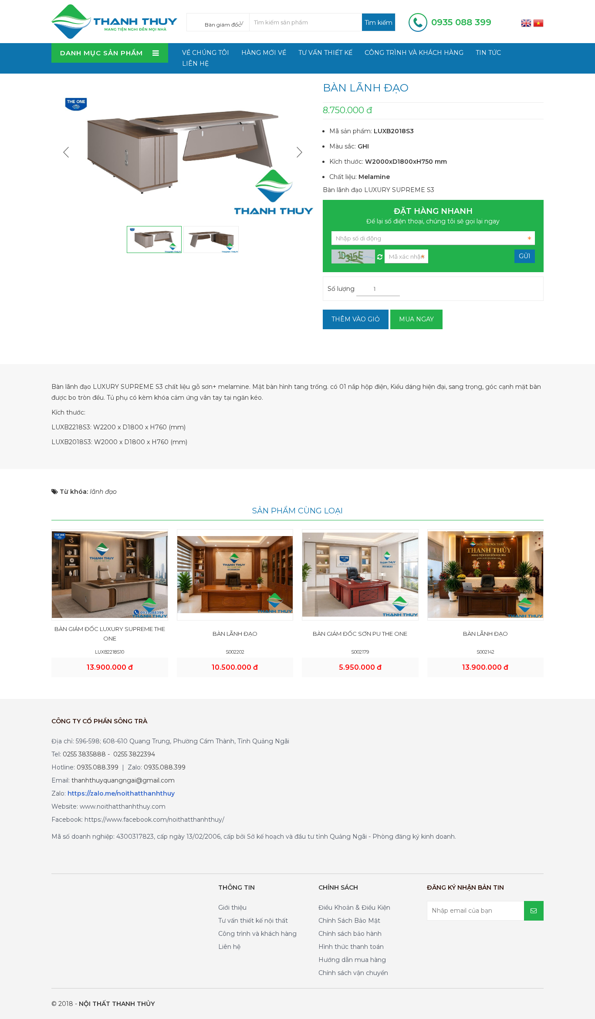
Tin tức (488, 53)
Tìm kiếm (378, 23)
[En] (526, 23)
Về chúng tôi (205, 53)
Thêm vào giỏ (355, 319)
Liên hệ (195, 63)
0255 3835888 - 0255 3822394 (109, 754)
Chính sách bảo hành (350, 934)
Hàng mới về (263, 53)
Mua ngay (416, 319)
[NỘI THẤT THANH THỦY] (114, 21)
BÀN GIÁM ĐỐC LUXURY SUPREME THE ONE (109, 633)
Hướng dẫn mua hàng (352, 960)
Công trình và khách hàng (414, 53)
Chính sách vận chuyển (353, 973)
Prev (67, 152)
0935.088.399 (97, 767)
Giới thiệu (232, 907)
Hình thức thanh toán (351, 947)
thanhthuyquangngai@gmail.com (123, 780)
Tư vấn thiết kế (325, 53)
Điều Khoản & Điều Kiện (354, 907)
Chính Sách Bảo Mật (349, 921)
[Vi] (538, 23)
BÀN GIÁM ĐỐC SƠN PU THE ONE (360, 633)
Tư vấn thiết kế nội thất (253, 921)
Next (298, 152)
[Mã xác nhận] (379, 255)
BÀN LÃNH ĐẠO (235, 633)
